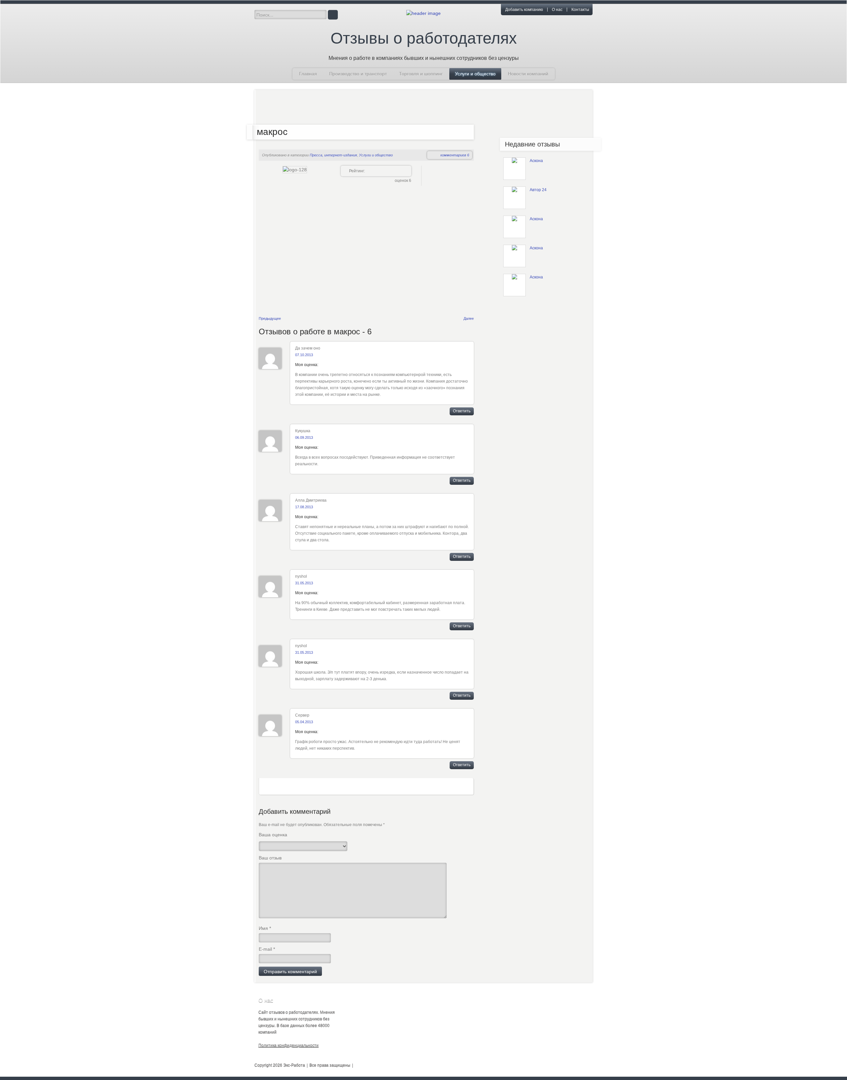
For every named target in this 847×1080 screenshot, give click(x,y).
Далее (469, 318)
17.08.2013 (304, 507)
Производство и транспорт (358, 73)
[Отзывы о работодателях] (423, 13)
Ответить (461, 411)
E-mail (267, 949)
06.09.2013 (304, 437)
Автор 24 (538, 189)
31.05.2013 (304, 583)
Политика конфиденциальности (288, 1045)
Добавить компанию (524, 9)
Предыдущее (270, 318)
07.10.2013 (304, 355)
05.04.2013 (304, 722)
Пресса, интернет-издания (333, 155)
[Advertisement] (419, 108)
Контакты (580, 9)
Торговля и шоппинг (421, 73)
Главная (308, 73)
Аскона (536, 160)
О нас (557, 9)
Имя (265, 928)
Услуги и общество (475, 73)
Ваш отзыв (270, 857)
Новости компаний (528, 73)
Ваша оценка (273, 834)
